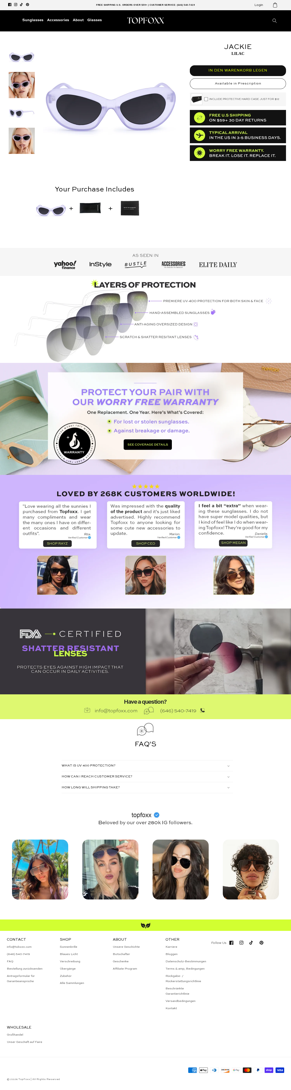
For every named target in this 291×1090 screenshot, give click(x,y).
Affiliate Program (125, 968)
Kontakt (171, 1008)
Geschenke (121, 961)
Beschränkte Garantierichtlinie (177, 991)
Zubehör (66, 976)
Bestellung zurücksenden (25, 968)
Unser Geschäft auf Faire (24, 1042)
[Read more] (145, 419)
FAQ (10, 961)
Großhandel (15, 1034)
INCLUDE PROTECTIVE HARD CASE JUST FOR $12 (244, 99)
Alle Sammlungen (72, 983)
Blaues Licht (69, 954)
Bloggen (172, 954)
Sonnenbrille (68, 946)
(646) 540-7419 (18, 954)
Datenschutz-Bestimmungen (186, 961)
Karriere (171, 946)
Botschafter (121, 954)
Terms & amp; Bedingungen (185, 968)
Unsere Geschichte (126, 946)
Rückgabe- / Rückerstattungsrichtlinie (183, 979)
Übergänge (68, 968)
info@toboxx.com (19, 946)
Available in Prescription (238, 83)
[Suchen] (275, 21)
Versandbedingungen (181, 1001)
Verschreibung (70, 961)
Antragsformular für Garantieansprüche (21, 979)
